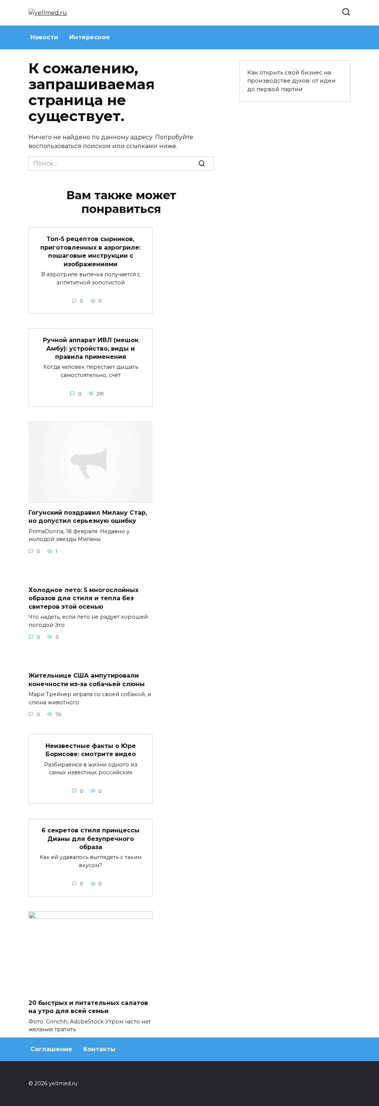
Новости (44, 37)
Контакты (99, 1049)
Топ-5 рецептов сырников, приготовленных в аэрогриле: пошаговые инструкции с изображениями (90, 251)
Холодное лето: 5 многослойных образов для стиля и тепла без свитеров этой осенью (83, 598)
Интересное (89, 37)
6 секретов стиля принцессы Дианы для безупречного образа (90, 839)
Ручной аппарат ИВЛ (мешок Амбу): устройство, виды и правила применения (90, 348)
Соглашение (51, 1049)
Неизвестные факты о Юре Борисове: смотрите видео (91, 750)
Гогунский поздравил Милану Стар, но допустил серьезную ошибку (87, 516)
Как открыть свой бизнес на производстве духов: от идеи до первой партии (291, 81)
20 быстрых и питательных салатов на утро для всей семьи (88, 1006)
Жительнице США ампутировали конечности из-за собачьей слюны (86, 679)
